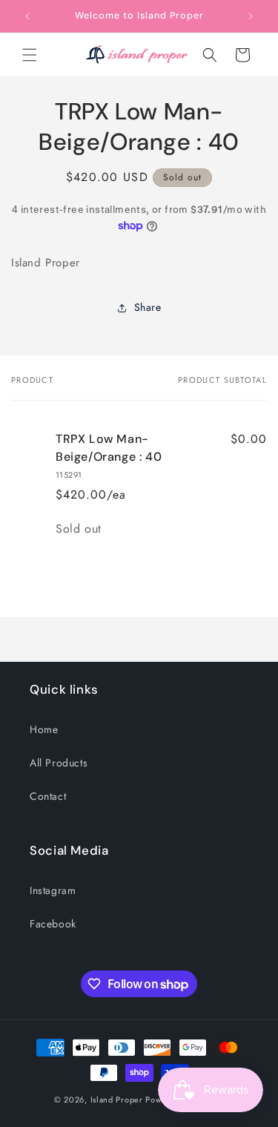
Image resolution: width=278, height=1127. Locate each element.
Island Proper (116, 1099)
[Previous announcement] (27, 16)
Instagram (53, 890)
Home (44, 729)
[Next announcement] (250, 16)
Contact (48, 796)
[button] (29, 55)
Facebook (53, 923)
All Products (58, 762)
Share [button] (148, 307)
